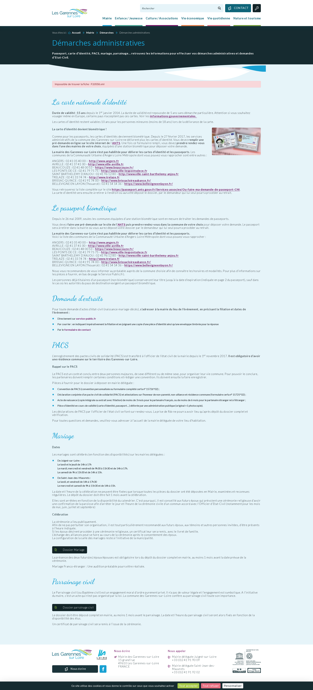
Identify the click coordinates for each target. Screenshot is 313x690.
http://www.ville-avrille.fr (106, 164)
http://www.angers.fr (104, 161)
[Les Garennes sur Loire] (69, 12)
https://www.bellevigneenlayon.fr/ (148, 183)
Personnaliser (233, 685)
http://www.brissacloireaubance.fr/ (126, 180)
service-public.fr (86, 318)
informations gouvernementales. (173, 116)
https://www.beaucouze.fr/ (114, 167)
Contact (241, 8)
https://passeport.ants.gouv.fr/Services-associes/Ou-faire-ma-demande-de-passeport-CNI (176, 189)
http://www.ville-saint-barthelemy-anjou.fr (149, 174)
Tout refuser (211, 685)
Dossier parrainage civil (78, 607)
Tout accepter (188, 685)
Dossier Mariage (74, 549)
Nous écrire (78, 668)
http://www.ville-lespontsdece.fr (124, 170)
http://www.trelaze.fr (104, 177)
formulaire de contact (77, 329)
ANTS (116, 143)
